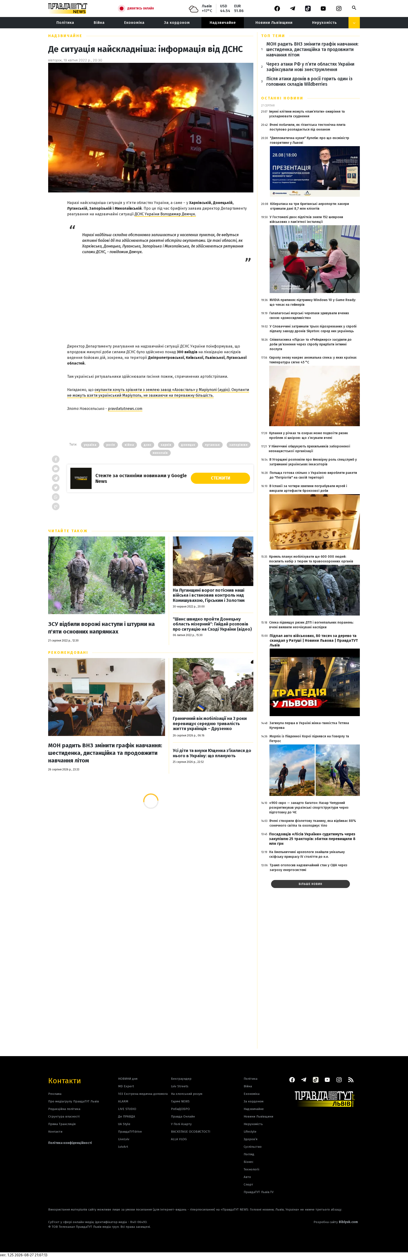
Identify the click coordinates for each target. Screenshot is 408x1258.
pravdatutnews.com (125, 408)
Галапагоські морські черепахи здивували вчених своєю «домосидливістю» (309, 315)
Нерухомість (324, 22)
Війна (99, 22)
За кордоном (177, 22)
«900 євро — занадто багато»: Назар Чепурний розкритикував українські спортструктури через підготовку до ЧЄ (308, 807)
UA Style (124, 1124)
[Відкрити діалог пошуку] (354, 7)
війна (129, 444)
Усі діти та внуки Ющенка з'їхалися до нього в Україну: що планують (212, 753)
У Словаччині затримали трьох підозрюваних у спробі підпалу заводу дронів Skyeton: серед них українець (313, 328)
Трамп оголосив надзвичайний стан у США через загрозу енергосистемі (308, 867)
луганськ (212, 444)
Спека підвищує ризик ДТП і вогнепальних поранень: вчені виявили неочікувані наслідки (311, 624)
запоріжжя (239, 444)
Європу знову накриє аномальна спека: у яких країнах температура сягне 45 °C (313, 360)
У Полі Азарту (181, 1124)
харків (166, 444)
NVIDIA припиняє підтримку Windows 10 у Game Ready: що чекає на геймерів (313, 302)
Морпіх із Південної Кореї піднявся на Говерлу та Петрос (309, 738)
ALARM (123, 1101)
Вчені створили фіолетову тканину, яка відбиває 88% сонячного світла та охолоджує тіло (312, 823)
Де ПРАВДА (126, 1116)
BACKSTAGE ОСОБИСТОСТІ (190, 1132)
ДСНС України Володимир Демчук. (165, 214)
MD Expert (126, 1086)
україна (90, 444)
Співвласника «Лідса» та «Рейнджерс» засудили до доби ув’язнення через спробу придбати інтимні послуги (311, 344)
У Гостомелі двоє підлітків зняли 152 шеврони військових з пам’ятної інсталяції (306, 219)
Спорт (248, 1184)
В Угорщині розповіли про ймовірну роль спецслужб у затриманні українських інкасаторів (313, 462)
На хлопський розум (186, 1094)
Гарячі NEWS (180, 1101)
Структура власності (64, 1116)
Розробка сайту (336, 1222)
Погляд (249, 1154)
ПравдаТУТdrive (130, 1132)
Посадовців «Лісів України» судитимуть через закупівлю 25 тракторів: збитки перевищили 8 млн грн (312, 839)
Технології (251, 1169)
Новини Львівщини (274, 22)
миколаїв (160, 453)
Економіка (134, 22)
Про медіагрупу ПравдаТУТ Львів (73, 1101)
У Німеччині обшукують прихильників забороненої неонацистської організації (309, 448)
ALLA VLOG (179, 1139)
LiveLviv (123, 1139)
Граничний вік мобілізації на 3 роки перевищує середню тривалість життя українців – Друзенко (210, 723)
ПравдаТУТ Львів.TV (259, 1192)
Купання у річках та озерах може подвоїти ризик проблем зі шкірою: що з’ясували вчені (308, 435)
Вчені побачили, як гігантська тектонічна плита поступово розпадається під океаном (307, 127)
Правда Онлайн (183, 1116)
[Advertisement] (160, 298)
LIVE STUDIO (127, 1109)
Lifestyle (250, 1132)
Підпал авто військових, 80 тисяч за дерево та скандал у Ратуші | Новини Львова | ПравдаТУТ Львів (314, 640)
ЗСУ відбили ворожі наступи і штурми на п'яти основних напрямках (101, 628)
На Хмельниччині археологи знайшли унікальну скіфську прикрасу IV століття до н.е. (307, 854)
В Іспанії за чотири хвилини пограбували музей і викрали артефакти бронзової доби (308, 488)
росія (110, 444)
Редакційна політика (64, 1109)
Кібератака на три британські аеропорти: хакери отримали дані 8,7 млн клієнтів (309, 206)
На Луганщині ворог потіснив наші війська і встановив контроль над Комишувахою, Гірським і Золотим (209, 595)
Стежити (220, 478)
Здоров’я (250, 1139)
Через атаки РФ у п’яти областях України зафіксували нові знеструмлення (310, 66)
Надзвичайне (223, 22)
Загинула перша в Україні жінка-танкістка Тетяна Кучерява (309, 725)
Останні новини (282, 98)
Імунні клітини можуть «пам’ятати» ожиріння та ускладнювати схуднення (307, 114)
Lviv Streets (179, 1086)
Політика (65, 22)
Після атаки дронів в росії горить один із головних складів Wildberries (309, 81)
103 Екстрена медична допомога (143, 1094)
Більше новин (310, 884)
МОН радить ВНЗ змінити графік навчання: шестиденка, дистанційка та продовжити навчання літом (105, 753)
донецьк (188, 444)
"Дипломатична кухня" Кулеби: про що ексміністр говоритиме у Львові (309, 140)
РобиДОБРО (180, 1109)
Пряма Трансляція (62, 1124)
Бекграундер (181, 1079)
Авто (247, 1177)
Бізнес (248, 1162)
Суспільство (253, 1147)
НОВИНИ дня (127, 1079)
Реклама (54, 1094)
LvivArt (123, 1147)
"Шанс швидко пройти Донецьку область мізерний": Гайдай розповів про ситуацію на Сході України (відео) (212, 624)
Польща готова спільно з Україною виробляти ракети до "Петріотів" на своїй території (313, 475)
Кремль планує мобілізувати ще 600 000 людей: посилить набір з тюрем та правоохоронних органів (311, 559)
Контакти (64, 1080)
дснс (147, 444)
